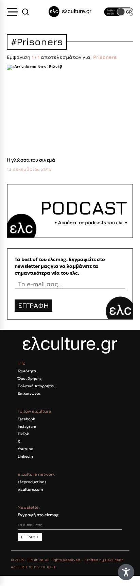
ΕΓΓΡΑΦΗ (33, 305)
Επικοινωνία (29, 393)
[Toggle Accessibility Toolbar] (126, 572)
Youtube (25, 448)
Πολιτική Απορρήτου (36, 386)
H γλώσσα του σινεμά (31, 160)
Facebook (26, 419)
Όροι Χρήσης (29, 378)
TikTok (23, 434)
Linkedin (25, 456)
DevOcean (114, 559)
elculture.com (30, 489)
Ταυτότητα (27, 371)
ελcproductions (32, 481)
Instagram (27, 426)
